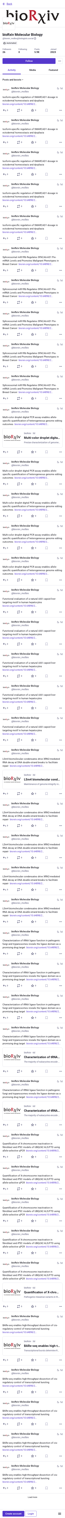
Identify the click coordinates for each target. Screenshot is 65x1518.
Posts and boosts (12, 79)
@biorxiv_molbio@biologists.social (18, 38)
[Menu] (59, 61)
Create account (13, 1513)
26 (4, 52)
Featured (53, 70)
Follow (29, 61)
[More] (60, 110)
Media (32, 70)
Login (31, 1513)
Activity (12, 70)
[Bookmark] (46, 110)
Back (9, 3)
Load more (32, 1497)
